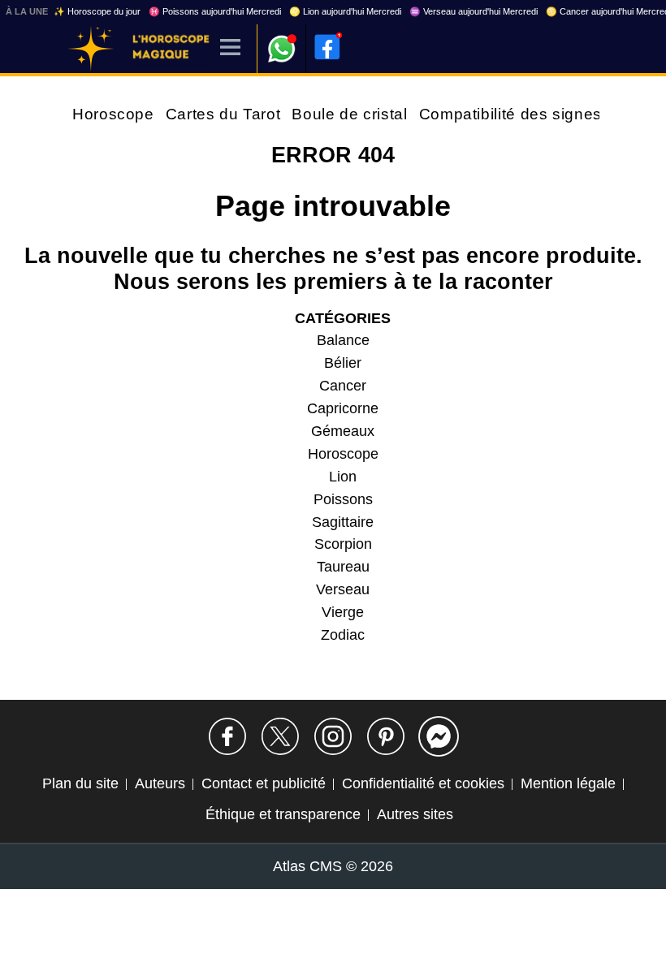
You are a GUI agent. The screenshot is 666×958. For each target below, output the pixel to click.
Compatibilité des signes (510, 114)
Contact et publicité (263, 783)
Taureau (343, 567)
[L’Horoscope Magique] (91, 48)
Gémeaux (342, 431)
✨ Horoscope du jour (97, 11)
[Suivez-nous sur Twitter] (280, 736)
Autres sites (415, 814)
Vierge (343, 612)
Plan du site (80, 783)
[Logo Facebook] (327, 47)
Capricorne (342, 408)
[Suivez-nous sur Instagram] (333, 736)
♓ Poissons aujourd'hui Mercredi (215, 11)
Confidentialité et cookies (423, 783)
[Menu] (230, 48)
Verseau (343, 589)
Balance (343, 340)
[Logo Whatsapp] (282, 41)
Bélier (342, 363)
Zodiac (343, 635)
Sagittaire (343, 522)
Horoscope (113, 114)
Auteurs (160, 783)
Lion (343, 476)
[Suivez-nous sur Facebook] (227, 736)
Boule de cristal (349, 114)
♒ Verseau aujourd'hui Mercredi (473, 11)
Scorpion (343, 544)
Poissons (343, 499)
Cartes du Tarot (223, 114)
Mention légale (568, 783)
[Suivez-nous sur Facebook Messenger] (438, 736)
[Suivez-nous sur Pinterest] (385, 736)
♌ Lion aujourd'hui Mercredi (345, 11)
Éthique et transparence (283, 814)
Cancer (342, 386)
